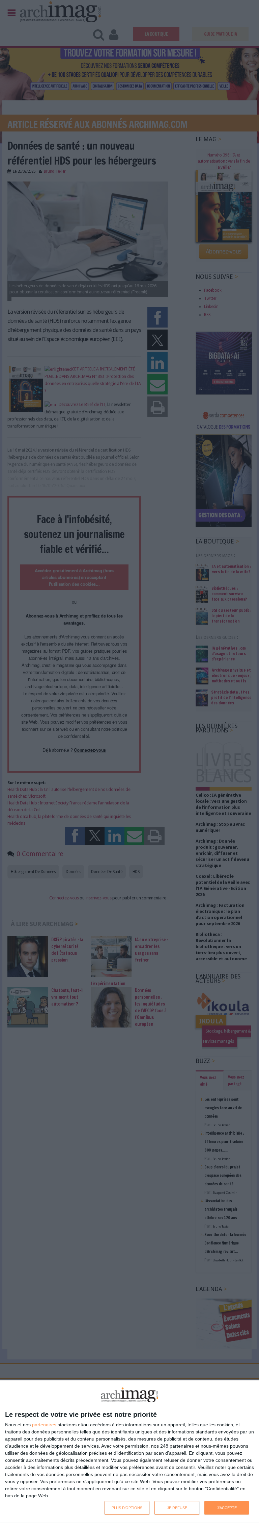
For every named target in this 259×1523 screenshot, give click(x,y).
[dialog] (129, 1452)
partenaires (44, 1424)
